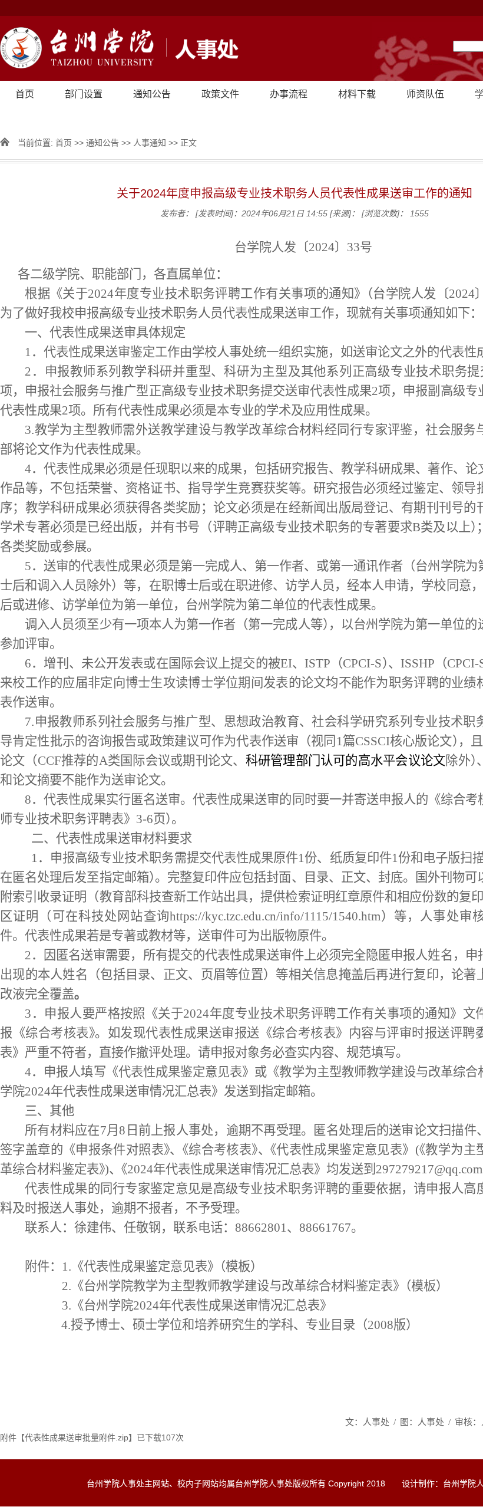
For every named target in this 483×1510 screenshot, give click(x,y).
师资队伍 (425, 94)
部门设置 (83, 94)
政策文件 (220, 94)
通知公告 (152, 94)
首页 (24, 94)
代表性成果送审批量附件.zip (76, 1437)
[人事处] (119, 49)
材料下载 (357, 94)
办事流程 (288, 94)
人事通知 (149, 142)
